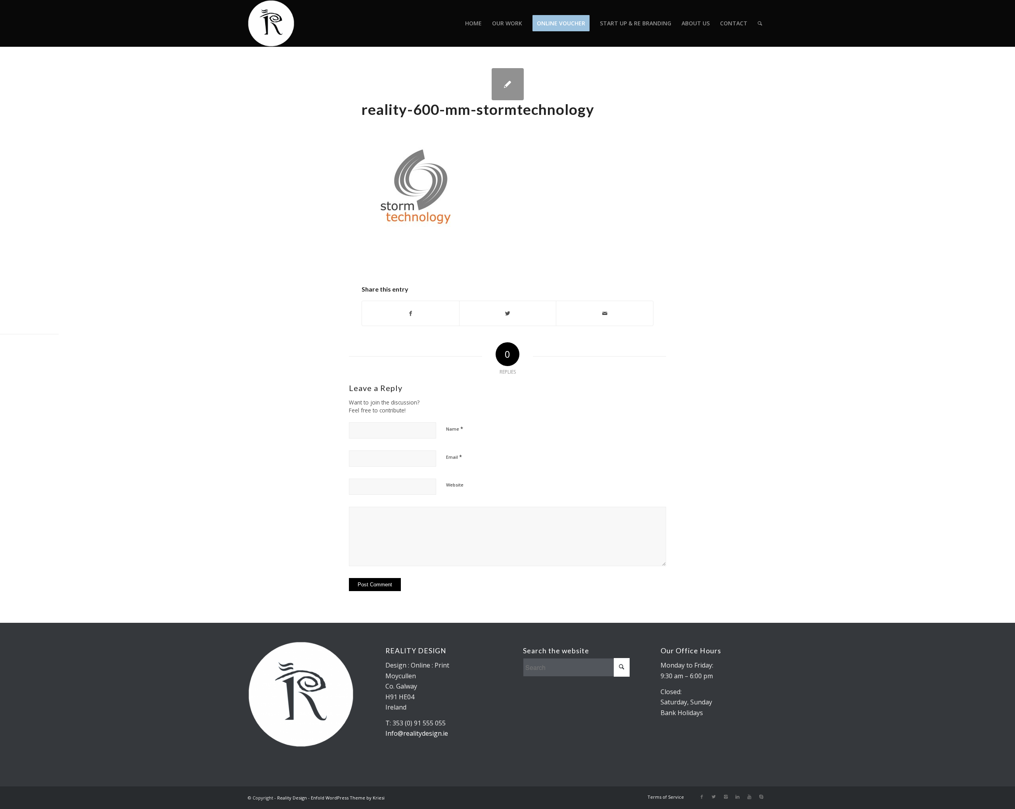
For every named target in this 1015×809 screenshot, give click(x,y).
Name (454, 428)
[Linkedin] (737, 797)
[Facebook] (702, 797)
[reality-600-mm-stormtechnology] (508, 84)
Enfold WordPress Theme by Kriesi (348, 798)
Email (454, 456)
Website (454, 485)
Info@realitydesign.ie (416, 733)
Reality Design (292, 798)
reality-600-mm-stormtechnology (478, 109)
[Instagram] (726, 797)
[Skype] (761, 797)
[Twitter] (714, 797)
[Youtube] (749, 797)
